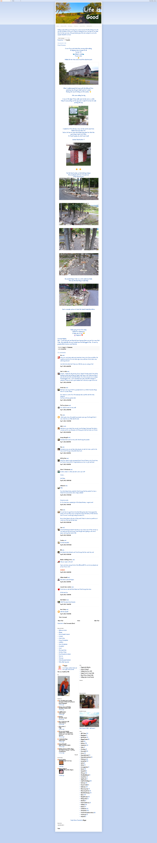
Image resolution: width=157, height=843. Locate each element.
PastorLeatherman (85, 802)
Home (58, 26)
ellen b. (61, 426)
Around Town (82, 26)
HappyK (65, 665)
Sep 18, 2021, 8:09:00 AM (65, 522)
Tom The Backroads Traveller (65, 700)
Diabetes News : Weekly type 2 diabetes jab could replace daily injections (66, 734)
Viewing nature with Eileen (65, 707)
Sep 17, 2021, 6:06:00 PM (65, 366)
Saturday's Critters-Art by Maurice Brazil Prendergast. (67, 702)
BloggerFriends (84, 739)
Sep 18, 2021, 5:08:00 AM (65, 480)
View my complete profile (63, 672)
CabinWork (83, 745)
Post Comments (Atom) (69, 623)
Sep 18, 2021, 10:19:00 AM (65, 554)
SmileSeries (83, 808)
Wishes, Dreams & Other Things (66, 749)
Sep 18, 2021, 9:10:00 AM (65, 535)
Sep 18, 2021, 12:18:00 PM (65, 572)
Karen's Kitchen (62, 759)
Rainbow (83, 806)
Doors (82, 753)
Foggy (60, 727)
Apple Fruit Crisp (68, 761)
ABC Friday (83, 733)
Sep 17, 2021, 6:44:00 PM (65, 400)
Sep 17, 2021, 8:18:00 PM (65, 442)
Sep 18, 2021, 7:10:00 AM (65, 504)
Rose (61, 510)
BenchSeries (83, 737)
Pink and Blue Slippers (68, 770)
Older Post (96, 620)
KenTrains (83, 783)
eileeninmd (62, 485)
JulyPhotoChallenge (85, 781)
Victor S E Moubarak (65, 469)
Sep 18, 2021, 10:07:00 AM (65, 545)
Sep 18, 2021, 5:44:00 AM (65, 495)
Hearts (82, 769)
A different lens (62, 712)
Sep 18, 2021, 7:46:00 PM (65, 604)
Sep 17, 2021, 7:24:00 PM (65, 421)
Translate (68, 40)
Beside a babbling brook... (66, 559)
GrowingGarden (84, 767)
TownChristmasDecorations (87, 812)
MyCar (82, 795)
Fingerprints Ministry (85, 667)
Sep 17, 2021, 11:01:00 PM (65, 453)
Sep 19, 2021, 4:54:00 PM (65, 614)
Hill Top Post (63, 458)
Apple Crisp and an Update (64, 745)
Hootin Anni (63, 387)
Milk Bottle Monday (85, 793)
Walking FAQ (89, 26)
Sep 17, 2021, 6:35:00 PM (65, 382)
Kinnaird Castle (84, 785)
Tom (61, 415)
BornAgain (70, 26)
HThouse (83, 773)
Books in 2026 (63, 26)
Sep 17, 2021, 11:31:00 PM (65, 464)
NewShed (83, 801)
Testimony (76, 26)
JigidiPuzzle (83, 779)
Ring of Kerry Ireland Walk (87, 675)
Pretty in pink (62, 713)
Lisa (61, 527)
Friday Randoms (62, 723)
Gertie (82, 763)
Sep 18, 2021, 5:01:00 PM (65, 582)
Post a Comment (63, 617)
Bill (61, 550)
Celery (82, 747)
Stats (59, 828)
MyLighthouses (84, 797)
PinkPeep (83, 804)
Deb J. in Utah (63, 371)
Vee (61, 447)
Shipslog (61, 717)
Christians (83, 749)
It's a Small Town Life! (64, 721)
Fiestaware (83, 759)
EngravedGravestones (86, 757)
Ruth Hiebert (63, 600)
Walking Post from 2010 (86, 671)
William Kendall (63, 577)
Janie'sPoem (83, 777)
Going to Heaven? (85, 669)
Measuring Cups (84, 789)
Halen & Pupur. (62, 740)
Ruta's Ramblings (63, 739)
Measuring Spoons (85, 791)
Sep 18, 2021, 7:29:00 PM (65, 594)
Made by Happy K (63, 768)
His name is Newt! (63, 718)
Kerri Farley (63, 609)
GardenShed (63, 349)
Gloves (82, 765)
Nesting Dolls (84, 798)
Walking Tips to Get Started (87, 677)
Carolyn (62, 540)
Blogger (84, 820)
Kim (61, 355)
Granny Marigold (64, 437)
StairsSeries (83, 810)
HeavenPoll (83, 771)
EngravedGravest (85, 755)
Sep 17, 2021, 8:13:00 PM (65, 432)
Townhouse (83, 814)
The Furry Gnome (64, 405)
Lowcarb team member (65, 587)
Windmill (83, 816)
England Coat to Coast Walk (87, 673)
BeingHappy (83, 735)
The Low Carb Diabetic (64, 731)
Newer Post (60, 620)
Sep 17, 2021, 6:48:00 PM (65, 410)
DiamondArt (83, 751)
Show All (76, 754)
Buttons (83, 743)
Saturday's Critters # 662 (65, 708)
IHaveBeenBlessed (85, 775)
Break (82, 741)
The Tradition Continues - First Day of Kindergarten (67, 750)
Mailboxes (83, 787)
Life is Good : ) (62, 726)
